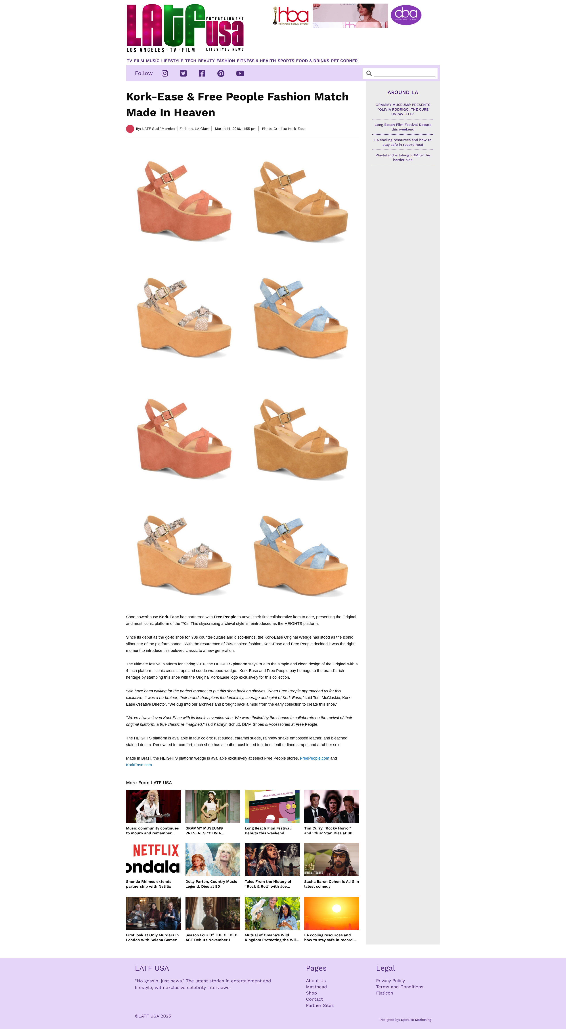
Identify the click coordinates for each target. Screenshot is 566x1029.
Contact (314, 999)
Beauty (206, 61)
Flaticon (384, 993)
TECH (190, 61)
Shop (311, 993)
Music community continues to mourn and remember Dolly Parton (152, 830)
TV (129, 61)
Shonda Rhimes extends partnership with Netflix (148, 884)
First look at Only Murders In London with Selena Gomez (152, 937)
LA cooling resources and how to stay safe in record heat (328, 937)
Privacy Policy (390, 980)
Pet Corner (344, 61)
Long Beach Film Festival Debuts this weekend (268, 830)
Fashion (225, 61)
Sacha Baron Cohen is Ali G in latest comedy (331, 884)
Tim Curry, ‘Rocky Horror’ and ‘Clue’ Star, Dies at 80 (328, 830)
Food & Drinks (312, 61)
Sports (286, 61)
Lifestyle (172, 61)
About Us (316, 980)
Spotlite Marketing (416, 1020)
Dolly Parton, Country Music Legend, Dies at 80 (211, 884)
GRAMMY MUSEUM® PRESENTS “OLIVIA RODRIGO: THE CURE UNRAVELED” (204, 830)
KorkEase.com (139, 765)
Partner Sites (320, 1005)
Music (152, 61)
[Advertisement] (350, 41)
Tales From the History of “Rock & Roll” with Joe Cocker (268, 884)
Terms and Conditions (399, 986)
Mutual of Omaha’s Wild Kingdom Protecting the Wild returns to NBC (271, 937)
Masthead (316, 986)
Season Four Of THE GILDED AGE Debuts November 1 (211, 937)
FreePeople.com (314, 758)
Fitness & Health (256, 61)
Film (139, 61)
